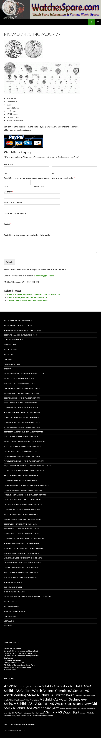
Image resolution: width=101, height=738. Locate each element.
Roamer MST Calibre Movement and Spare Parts (24, 539)
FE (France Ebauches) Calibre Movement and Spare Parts (27, 466)
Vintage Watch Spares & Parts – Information (22, 330)
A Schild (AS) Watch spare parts (36, 708)
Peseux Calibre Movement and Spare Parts (21, 529)
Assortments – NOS (12, 364)
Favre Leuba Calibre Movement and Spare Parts (24, 461)
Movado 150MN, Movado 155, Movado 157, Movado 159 (33, 294)
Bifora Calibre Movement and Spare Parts (21, 408)
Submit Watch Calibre (13, 587)
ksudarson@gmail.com (44, 275)
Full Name (9, 164)
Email (6, 187)
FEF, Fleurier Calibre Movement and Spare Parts (24, 471)
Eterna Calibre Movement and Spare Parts (22, 456)
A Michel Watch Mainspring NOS (70, 708)
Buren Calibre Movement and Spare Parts (21, 417)
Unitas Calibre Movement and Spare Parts (21, 553)
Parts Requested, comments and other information (27, 235)
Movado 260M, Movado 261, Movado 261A (27, 297)
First (5, 173)
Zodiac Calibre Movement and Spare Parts (22, 398)
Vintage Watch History (13, 582)
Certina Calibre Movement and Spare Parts (22, 422)
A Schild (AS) (79, 686)
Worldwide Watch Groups (15, 611)
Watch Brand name (13, 202)
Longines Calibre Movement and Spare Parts (22, 509)
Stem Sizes (8, 626)
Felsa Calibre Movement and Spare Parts (21, 475)
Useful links (9, 621)
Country (8, 191)
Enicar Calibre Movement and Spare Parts (21, 451)
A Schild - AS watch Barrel (56, 695)
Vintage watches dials (13, 340)
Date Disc (8, 359)
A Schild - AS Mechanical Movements (39, 716)
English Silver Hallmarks (14, 592)
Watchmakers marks (12, 606)
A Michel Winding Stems (31, 700)
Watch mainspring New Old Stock (18, 325)
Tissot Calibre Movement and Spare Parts (21, 393)
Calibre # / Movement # (15, 213)
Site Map (7, 369)
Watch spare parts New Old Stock (18, 320)
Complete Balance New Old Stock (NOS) (20, 335)
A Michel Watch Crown (16, 700)
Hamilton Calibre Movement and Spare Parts (23, 490)
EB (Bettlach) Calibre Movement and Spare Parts (24, 442)
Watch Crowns (10, 349)
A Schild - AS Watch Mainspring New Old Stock (25, 713)
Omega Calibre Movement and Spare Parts (21, 388)
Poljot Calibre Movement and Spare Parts (21, 534)
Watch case (8, 354)
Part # (7, 224)
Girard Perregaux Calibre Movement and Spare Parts (26, 485)
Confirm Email (38, 187)
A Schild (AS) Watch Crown (16, 716)
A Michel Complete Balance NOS (28, 687)
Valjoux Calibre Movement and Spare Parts (22, 563)
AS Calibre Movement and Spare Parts (19, 379)
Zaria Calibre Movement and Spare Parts (21, 572)
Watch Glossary (11, 602)
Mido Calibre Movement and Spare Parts (21, 514)
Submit (9, 262)
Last (53, 173)
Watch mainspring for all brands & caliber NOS (24, 374)
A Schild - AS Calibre (54, 686)
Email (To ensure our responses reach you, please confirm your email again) (39, 178)
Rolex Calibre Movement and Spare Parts (21, 543)
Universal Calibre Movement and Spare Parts (23, 558)
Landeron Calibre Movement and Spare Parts (23, 505)
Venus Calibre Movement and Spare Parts (21, 568)
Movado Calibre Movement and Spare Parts (27, 300)
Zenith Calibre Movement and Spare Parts (21, 577)
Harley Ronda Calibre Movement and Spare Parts (25, 495)
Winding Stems (10, 345)
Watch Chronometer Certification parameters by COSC (27, 597)
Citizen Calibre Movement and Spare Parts (22, 427)
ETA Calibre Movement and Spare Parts (20, 383)
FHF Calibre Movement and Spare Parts (20, 480)
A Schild (10, 686)
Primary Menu (98, 22)
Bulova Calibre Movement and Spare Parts (22, 412)
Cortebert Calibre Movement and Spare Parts (23, 432)
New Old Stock (10, 616)
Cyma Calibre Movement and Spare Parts (21, 437)
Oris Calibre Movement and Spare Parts (20, 524)
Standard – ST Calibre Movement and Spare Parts (24, 548)
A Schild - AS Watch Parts (62, 712)
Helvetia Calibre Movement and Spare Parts (22, 500)
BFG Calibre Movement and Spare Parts (20, 403)
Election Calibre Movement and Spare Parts (22, 446)
